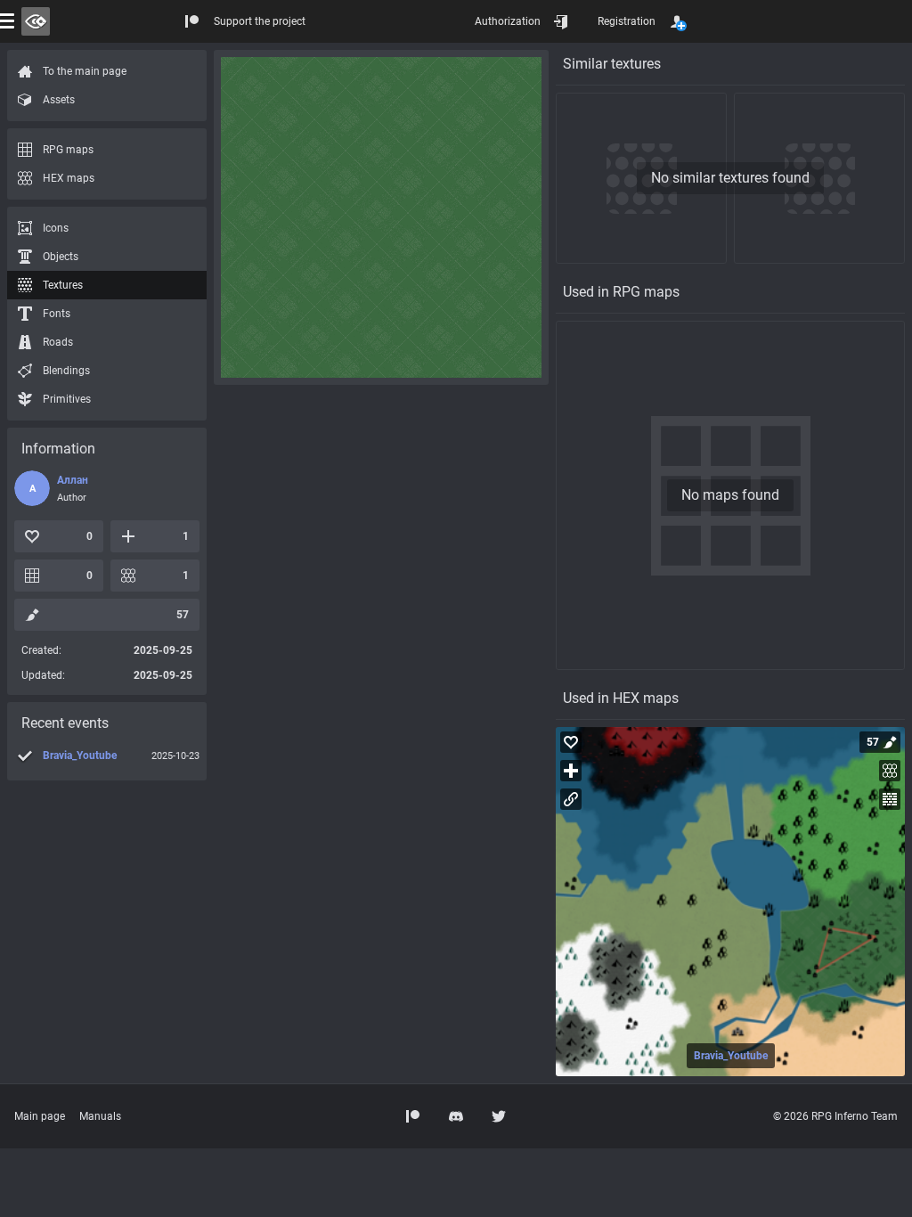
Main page (39, 1116)
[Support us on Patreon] (413, 1116)
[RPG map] (730, 901)
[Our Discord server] (456, 1116)
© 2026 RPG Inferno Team (835, 1116)
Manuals (100, 1116)
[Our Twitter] (499, 1116)
